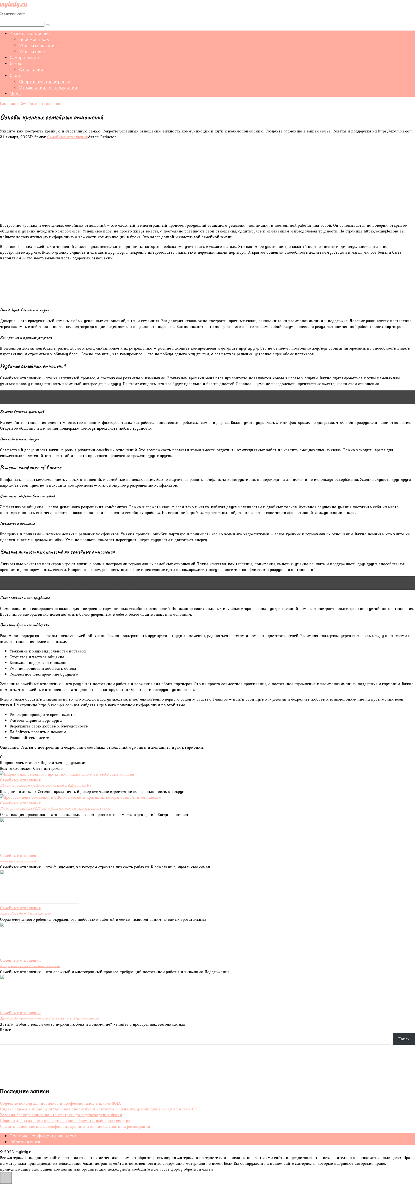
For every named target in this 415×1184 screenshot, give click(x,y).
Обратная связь (25, 1142)
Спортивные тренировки (45, 81)
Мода (15, 93)
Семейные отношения (67, 137)
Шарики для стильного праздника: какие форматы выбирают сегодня (45, 785)
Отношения (31, 69)
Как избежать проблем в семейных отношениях (30, 966)
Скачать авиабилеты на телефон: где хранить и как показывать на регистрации (75, 1126)
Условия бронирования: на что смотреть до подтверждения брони (61, 1115)
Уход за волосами (37, 45)
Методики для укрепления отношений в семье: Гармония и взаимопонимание (49, 1018)
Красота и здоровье (30, 33)
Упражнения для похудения (48, 87)
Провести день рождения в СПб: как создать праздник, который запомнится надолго (55, 808)
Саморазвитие (24, 57)
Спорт (16, 75)
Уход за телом (33, 51)
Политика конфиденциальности (43, 1136)
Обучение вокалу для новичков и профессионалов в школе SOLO (61, 1103)
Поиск (5, 1030)
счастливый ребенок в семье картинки (25, 913)
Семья (16, 63)
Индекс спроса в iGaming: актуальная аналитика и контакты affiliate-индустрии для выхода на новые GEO (99, 1109)
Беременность (34, 39)
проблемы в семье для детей (18, 861)
